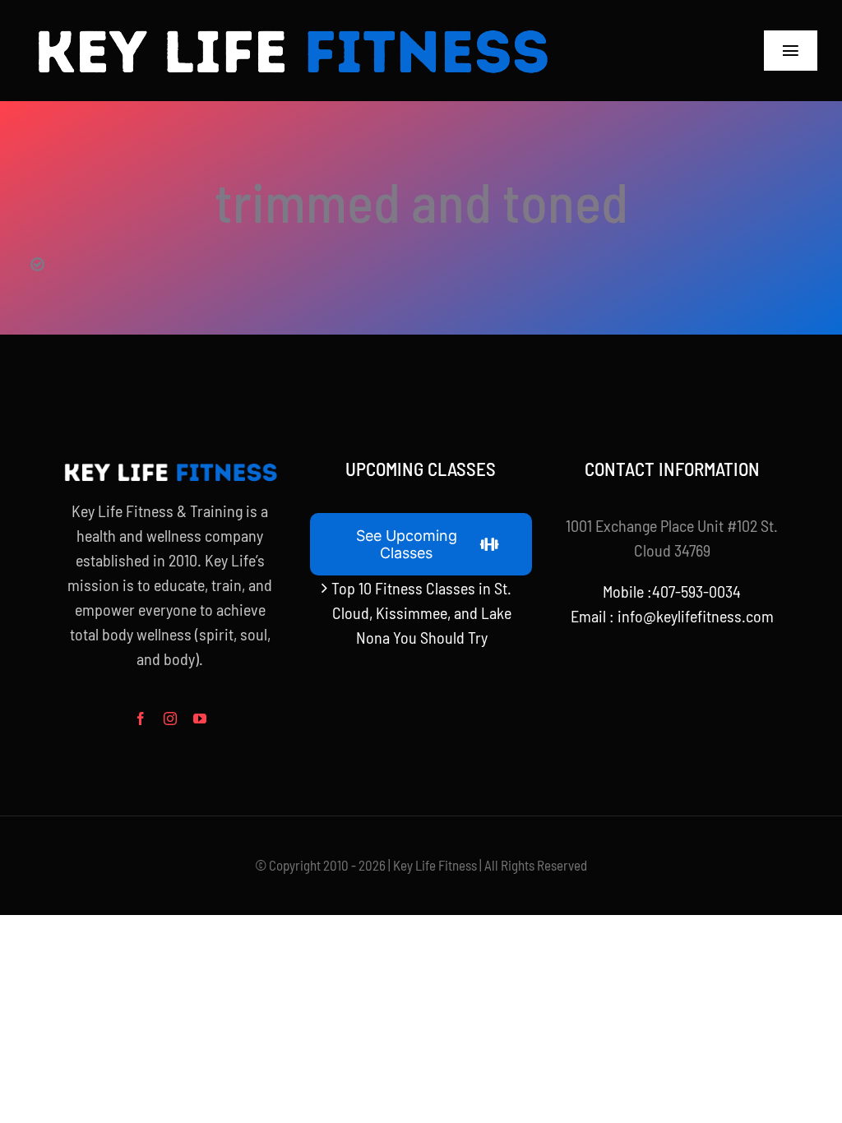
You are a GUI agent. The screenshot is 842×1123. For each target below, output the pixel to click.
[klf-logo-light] (291, 25)
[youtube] (199, 718)
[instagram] (170, 718)
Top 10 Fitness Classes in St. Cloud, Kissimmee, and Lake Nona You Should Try (421, 612)
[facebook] (140, 718)
